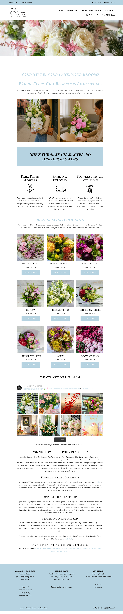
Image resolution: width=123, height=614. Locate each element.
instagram (110, 2)
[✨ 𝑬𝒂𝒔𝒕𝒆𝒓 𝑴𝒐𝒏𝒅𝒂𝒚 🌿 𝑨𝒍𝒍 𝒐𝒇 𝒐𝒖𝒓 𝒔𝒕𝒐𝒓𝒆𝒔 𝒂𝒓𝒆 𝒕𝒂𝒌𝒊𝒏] (27, 425)
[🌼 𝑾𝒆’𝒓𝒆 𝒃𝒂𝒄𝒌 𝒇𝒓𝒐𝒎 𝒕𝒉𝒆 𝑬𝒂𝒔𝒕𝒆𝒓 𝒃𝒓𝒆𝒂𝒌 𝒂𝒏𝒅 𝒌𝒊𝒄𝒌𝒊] (92, 403)
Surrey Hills (55, 551)
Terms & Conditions (25, 590)
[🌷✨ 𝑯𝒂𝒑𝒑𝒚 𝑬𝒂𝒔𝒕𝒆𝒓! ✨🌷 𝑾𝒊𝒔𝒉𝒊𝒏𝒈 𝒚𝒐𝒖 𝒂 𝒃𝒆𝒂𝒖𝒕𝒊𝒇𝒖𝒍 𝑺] (49, 425)
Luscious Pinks (89, 263)
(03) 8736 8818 (99, 574)
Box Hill (78, 549)
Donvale (72, 549)
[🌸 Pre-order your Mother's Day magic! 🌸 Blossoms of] (49, 403)
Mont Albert (86, 549)
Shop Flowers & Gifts (90, 10)
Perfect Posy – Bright (90, 309)
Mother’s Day (72, 10)
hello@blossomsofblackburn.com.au (99, 577)
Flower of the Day (90, 356)
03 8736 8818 (67, 539)
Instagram (98, 587)
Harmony (30, 309)
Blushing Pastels (31, 263)
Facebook (98, 584)
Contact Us (88, 15)
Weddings (109, 10)
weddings (97, 482)
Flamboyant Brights (60, 263)
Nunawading (63, 549)
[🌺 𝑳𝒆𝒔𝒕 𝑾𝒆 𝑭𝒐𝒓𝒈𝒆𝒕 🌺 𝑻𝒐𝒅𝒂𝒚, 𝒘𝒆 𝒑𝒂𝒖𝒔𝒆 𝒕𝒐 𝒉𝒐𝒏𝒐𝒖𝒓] (71, 403)
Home (61, 10)
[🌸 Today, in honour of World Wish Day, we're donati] (27, 403)
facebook (98, 2)
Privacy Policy (25, 593)
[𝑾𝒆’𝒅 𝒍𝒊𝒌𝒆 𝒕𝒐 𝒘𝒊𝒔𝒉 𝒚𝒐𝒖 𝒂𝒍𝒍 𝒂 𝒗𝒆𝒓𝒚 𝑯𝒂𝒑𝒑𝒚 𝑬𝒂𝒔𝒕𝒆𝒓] (92, 425)
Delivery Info (25, 587)
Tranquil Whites (60, 309)
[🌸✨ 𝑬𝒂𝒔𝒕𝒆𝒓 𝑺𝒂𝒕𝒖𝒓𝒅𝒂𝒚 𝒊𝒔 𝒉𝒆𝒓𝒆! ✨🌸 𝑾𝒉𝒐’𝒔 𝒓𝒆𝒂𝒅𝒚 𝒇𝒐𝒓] (71, 425)
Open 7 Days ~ (13, 2)
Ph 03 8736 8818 (27, 2)
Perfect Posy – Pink (31, 356)
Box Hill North (64, 551)
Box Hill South (96, 549)
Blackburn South (53, 549)
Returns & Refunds (25, 595)
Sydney (60, 356)
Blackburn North (40, 549)
